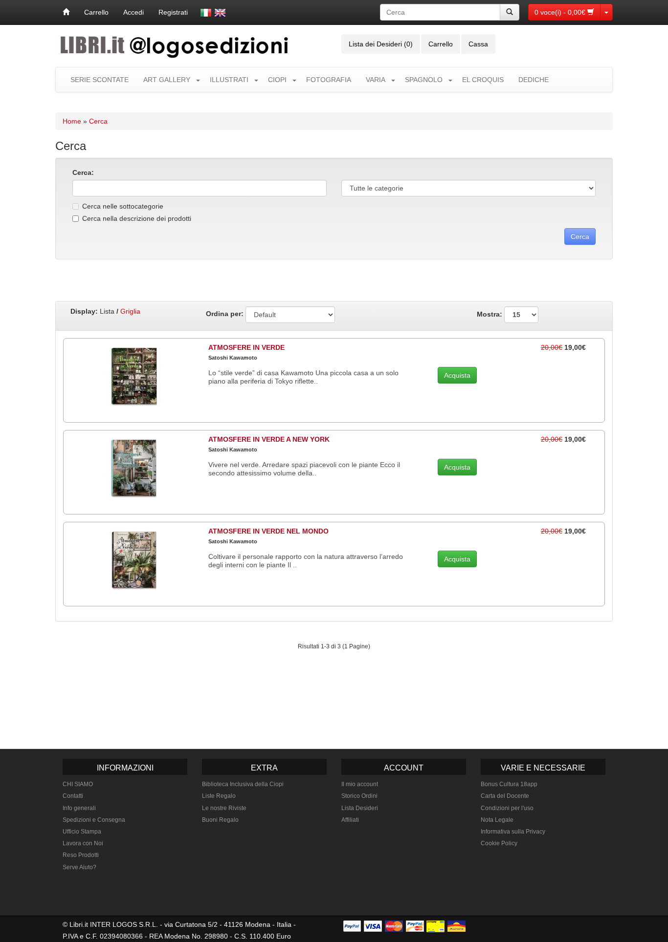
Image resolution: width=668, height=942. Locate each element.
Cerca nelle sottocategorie (122, 206)
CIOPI (277, 80)
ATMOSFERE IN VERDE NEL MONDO (268, 531)
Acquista (457, 375)
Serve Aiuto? (79, 867)
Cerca (98, 121)
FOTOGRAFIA (328, 80)
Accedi (133, 12)
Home (72, 121)
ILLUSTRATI (229, 80)
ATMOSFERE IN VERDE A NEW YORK (269, 439)
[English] (220, 13)
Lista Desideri (359, 808)
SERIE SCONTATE (99, 80)
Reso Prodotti (81, 855)
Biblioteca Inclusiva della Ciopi (243, 784)
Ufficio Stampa (82, 831)
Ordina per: (225, 314)
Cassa (478, 44)
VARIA (375, 80)
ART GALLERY (166, 80)
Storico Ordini (359, 795)
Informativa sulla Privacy (513, 831)
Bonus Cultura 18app (509, 784)
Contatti (73, 795)
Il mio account (359, 784)
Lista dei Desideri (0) (381, 44)
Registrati (173, 12)
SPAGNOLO (424, 80)
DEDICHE (533, 80)
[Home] (66, 12)
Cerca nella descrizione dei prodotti (136, 218)
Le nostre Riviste (224, 808)
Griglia (130, 311)
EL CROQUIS (483, 80)
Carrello (96, 12)
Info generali (79, 808)
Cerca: (83, 172)
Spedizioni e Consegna (94, 819)
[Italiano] (206, 13)
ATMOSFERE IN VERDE (246, 347)
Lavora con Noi (83, 843)
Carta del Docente (505, 795)
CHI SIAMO (78, 784)
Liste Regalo (219, 795)
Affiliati (350, 819)
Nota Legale (497, 819)
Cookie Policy (499, 843)
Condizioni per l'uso (507, 808)
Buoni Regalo (220, 819)
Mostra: (490, 314)
